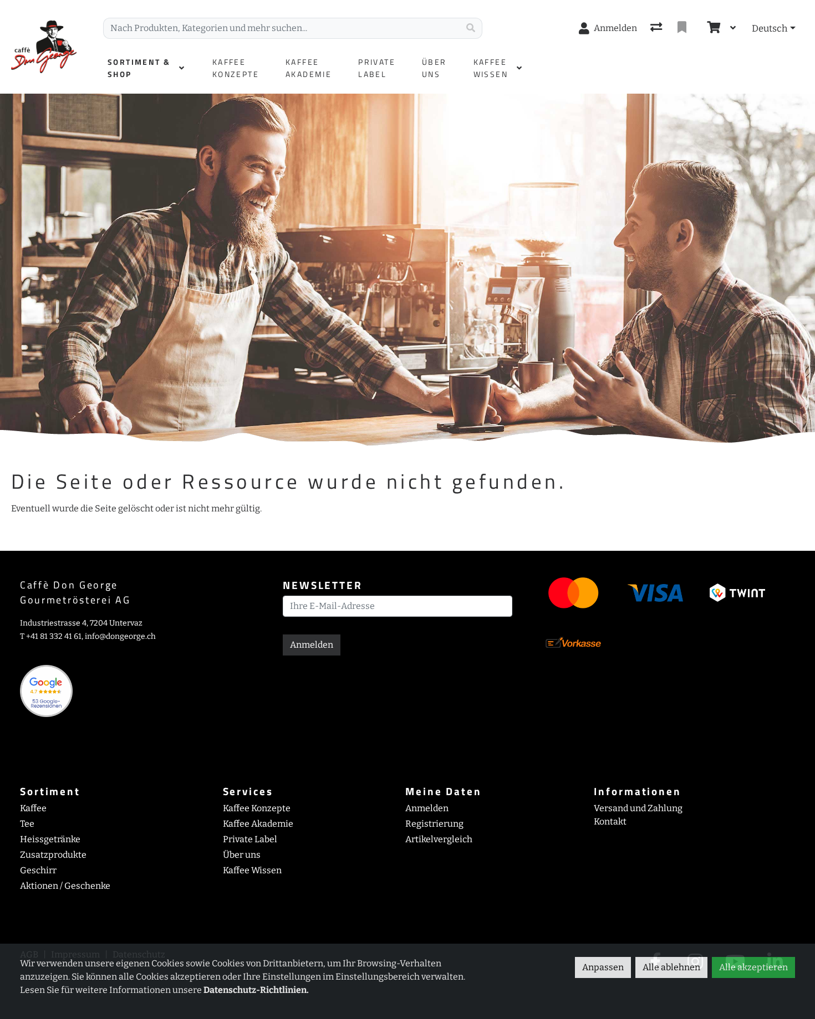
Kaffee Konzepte (257, 808)
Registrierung (434, 823)
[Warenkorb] (712, 28)
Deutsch (769, 28)
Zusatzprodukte (53, 854)
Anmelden (311, 644)
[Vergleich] (657, 28)
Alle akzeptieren (753, 967)
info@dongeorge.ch (120, 636)
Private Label (250, 839)
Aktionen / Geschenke (65, 885)
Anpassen (603, 967)
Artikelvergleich (438, 839)
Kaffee (33, 808)
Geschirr (38, 870)
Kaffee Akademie (258, 823)
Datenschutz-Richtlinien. (256, 990)
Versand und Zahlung (638, 808)
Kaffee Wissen (252, 870)
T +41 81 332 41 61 (50, 636)
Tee (27, 823)
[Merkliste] (683, 28)
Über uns (242, 854)
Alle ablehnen (671, 967)
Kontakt (610, 821)
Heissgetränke (50, 839)
